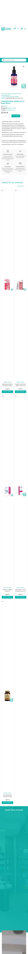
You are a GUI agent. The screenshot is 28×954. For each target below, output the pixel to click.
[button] (24, 29)
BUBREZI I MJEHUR (11, 108)
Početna (3, 93)
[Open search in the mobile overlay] (14, 60)
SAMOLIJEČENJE (10, 96)
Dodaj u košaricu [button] (7, 391)
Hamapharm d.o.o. (11, 110)
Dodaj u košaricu (15, 115)
